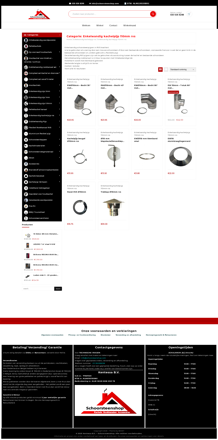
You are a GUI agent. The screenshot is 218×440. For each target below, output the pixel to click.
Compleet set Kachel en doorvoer (44, 73)
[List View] (166, 69)
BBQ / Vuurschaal (37, 212)
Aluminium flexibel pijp (40, 134)
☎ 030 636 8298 (76, 3)
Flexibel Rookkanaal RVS (40, 128)
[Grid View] (160, 69)
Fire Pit (32, 206)
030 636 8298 (177, 15)
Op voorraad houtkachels (40, 52)
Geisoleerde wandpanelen (41, 200)
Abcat (31, 158)
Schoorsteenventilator (39, 218)
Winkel (99, 25)
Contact (113, 25)
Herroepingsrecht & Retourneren (161, 335)
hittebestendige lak (124, 58)
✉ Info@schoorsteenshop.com (104, 3)
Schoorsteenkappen (38, 140)
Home (69, 39)
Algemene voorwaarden (52, 335)
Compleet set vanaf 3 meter (41, 79)
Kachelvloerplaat (36, 176)
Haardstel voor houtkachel (41, 194)
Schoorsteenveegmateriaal (41, 152)
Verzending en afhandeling (128, 335)
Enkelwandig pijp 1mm (39, 97)
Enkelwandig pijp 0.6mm (40, 103)
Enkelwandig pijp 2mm (39, 91)
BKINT (121, 431)
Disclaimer (106, 335)
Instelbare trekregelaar (39, 188)
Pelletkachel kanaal (38, 109)
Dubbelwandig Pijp (38, 122)
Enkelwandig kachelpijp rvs (41, 116)
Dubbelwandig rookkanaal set (42, 67)
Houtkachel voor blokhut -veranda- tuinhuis (38, 60)
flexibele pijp (112, 53)
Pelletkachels (35, 46)
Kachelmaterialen (37, 146)
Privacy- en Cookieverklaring (82, 335)
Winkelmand (129, 25)
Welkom (86, 25)
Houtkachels (34, 85)
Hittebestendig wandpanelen (42, 40)
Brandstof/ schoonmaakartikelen (44, 170)
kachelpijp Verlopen (38, 182)
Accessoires (34, 164)
